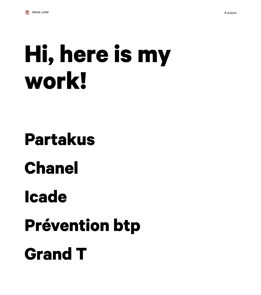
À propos (230, 13)
